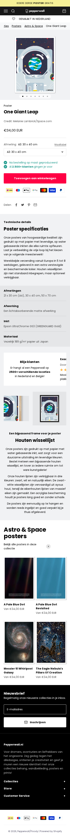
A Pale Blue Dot (14, 604)
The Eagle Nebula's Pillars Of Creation (49, 670)
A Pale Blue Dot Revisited (46, 606)
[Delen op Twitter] (22, 205)
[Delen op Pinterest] (29, 205)
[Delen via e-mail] (35, 205)
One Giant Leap (55, 26)
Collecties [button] (11, 781)
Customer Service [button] (17, 796)
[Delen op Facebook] (16, 205)
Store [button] (8, 788)
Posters (16, 26)
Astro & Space (33, 26)
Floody (34, 831)
